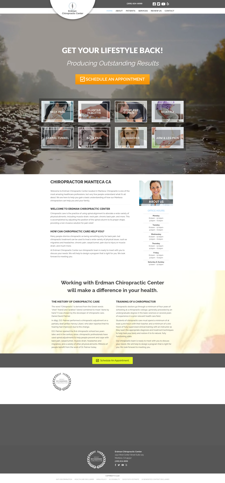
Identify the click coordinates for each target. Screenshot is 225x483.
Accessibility (114, 479)
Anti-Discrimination (64, 479)
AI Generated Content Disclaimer (155, 479)
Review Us (156, 11)
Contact (169, 11)
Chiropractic (67, 306)
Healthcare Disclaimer (84, 479)
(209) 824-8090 (134, 3)
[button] (112, 79)
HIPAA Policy (101, 479)
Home (109, 11)
